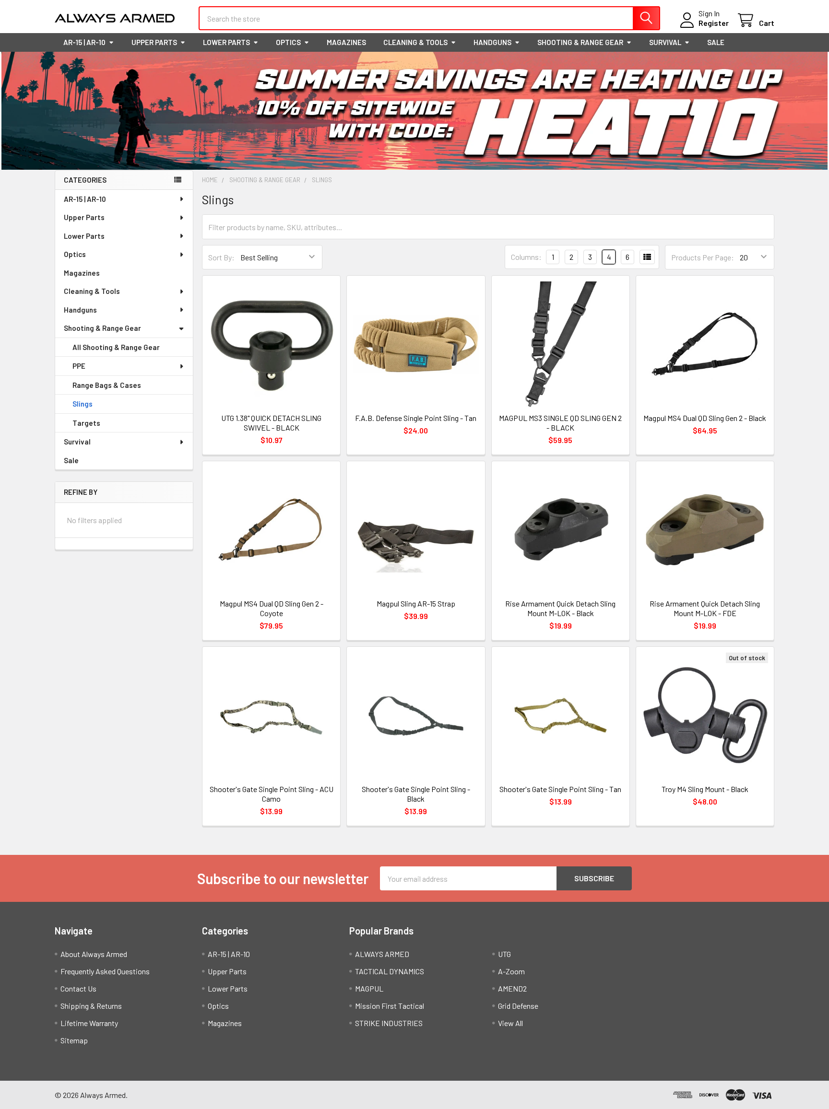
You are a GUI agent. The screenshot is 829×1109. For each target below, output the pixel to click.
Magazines (346, 42)
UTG (504, 953)
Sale (715, 42)
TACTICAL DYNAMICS (389, 971)
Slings (82, 403)
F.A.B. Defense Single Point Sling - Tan (415, 417)
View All (510, 1022)
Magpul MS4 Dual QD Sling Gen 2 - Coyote (271, 608)
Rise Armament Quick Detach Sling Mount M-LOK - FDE (705, 608)
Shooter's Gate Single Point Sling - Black (416, 793)
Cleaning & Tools (415, 42)
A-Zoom (511, 971)
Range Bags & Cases (106, 385)
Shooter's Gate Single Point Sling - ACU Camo (271, 793)
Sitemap (74, 1040)
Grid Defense (518, 1005)
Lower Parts (226, 42)
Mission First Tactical (389, 1005)
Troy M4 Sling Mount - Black (705, 789)
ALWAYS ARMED (382, 953)
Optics (288, 42)
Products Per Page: (702, 257)
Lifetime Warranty (89, 1022)
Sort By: (221, 257)
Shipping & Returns (91, 1005)
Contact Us (78, 988)
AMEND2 (512, 988)
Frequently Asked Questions (105, 971)
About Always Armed (93, 953)
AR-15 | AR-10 (84, 42)
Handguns (492, 42)
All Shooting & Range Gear (116, 347)
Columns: (526, 256)
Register (714, 22)
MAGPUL (369, 988)
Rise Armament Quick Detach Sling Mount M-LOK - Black (560, 608)
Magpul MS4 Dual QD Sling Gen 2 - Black (704, 417)
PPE (78, 366)
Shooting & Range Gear (580, 42)
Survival (665, 42)
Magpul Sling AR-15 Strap (416, 603)
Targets (86, 423)
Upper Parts (154, 42)
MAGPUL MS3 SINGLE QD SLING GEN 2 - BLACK (560, 422)
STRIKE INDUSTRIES (389, 1022)
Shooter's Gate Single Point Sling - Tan (560, 789)
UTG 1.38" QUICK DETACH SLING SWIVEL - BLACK (271, 422)
